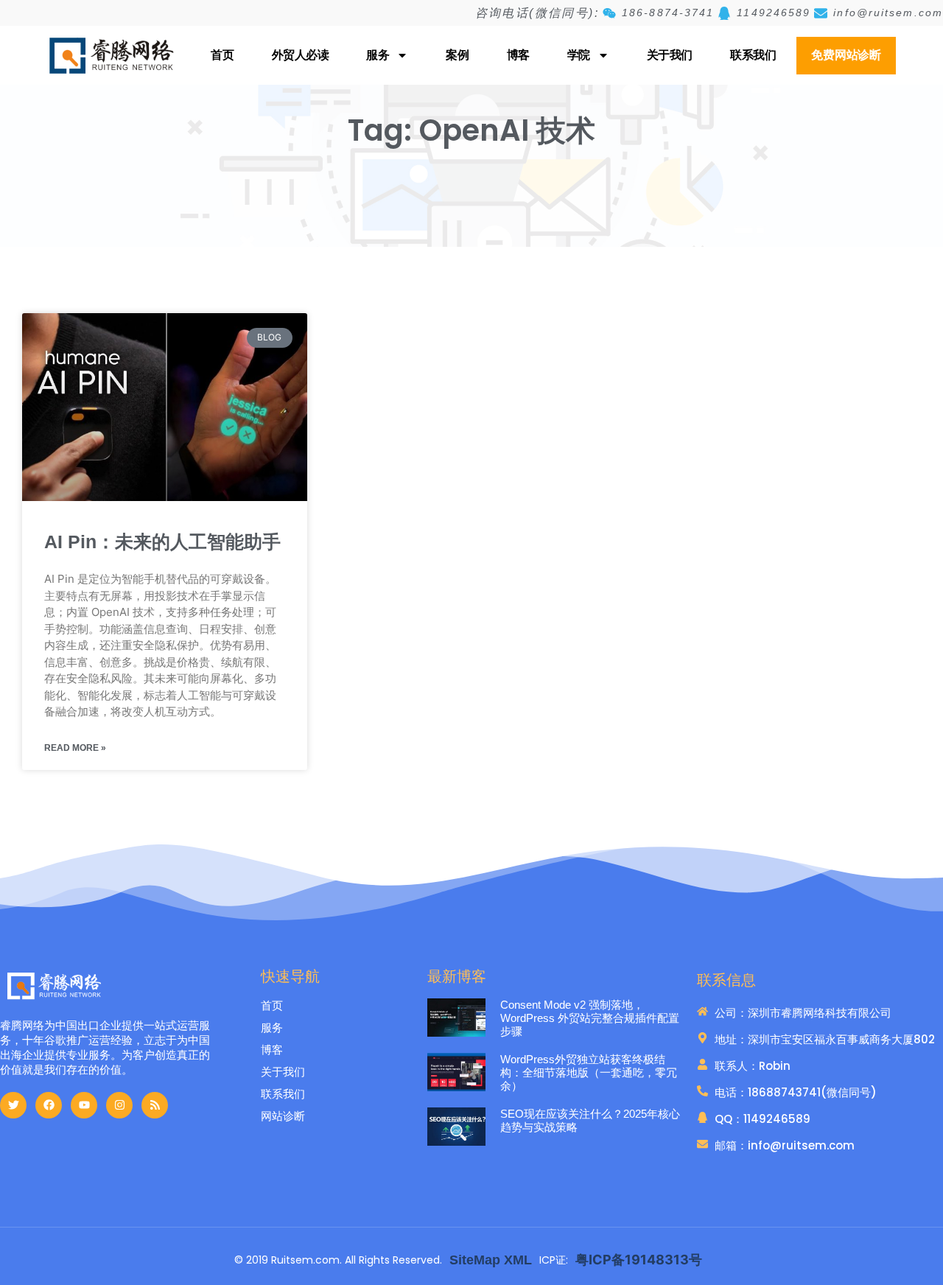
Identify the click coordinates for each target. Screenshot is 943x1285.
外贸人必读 (300, 55)
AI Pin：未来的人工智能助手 (162, 541)
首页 (222, 55)
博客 (518, 55)
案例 (457, 55)
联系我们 (753, 55)
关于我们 (670, 55)
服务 (377, 55)
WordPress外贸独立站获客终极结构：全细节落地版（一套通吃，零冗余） (588, 1072)
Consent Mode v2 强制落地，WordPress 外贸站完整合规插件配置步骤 (589, 1017)
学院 (578, 55)
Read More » (75, 748)
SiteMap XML (490, 1260)
